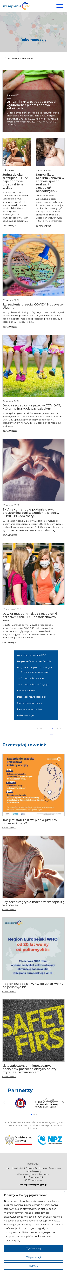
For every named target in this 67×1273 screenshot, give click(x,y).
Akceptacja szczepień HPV (31, 655)
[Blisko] (65, 1191)
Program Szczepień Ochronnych (34, 667)
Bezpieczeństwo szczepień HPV (34, 661)
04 (56, 728)
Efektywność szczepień (29, 709)
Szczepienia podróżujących (35, 684)
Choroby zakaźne (26, 690)
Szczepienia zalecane (32, 678)
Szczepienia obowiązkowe (35, 672)
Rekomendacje (25, 715)
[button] (31, 1114)
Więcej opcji (33, 1257)
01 (41, 728)
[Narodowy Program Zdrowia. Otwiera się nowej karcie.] (50, 1140)
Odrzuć (33, 1266)
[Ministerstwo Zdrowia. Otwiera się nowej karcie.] (18, 1140)
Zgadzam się (33, 1248)
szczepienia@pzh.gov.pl (33, 1184)
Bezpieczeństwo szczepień (32, 697)
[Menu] (59, 6)
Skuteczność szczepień (29, 703)
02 (46, 728)
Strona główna (12, 58)
